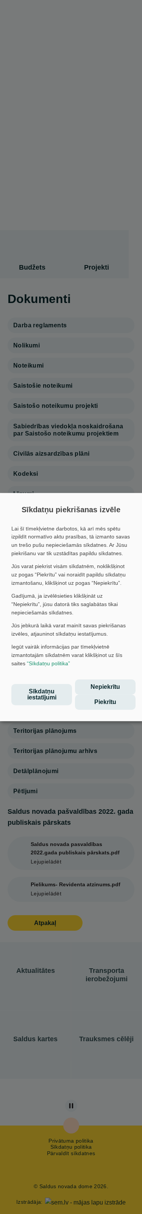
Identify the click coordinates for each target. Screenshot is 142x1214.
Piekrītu (105, 702)
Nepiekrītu (105, 687)
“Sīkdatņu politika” (48, 663)
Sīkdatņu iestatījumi (41, 694)
